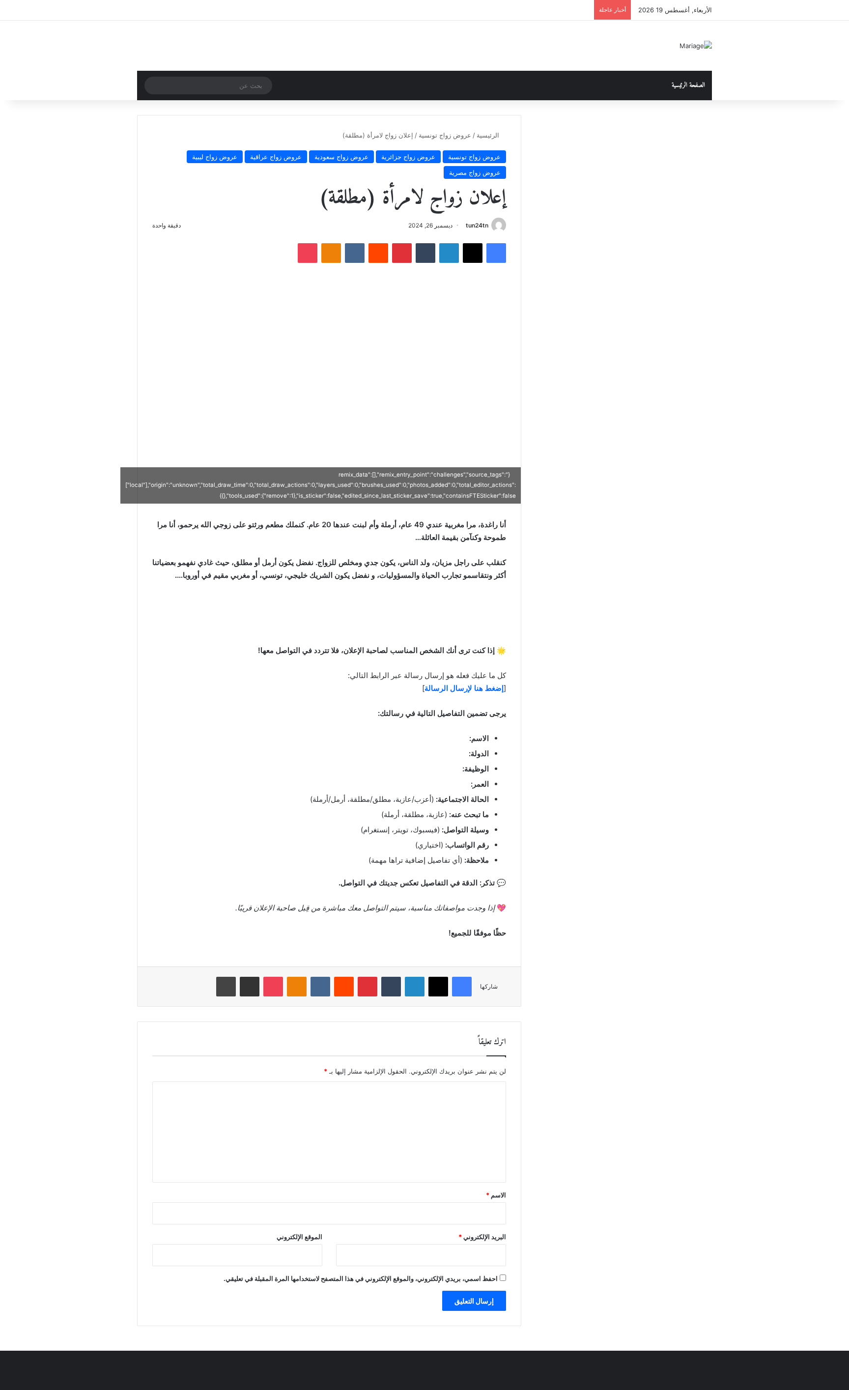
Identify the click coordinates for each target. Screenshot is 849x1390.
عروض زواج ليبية (214, 157)
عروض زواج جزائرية (408, 157)
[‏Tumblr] (425, 253)
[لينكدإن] (449, 253)
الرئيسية (489, 135)
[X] (472, 253)
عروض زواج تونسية (445, 135)
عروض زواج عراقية (276, 157)
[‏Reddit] (378, 253)
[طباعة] (226, 986)
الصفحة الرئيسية (688, 85)
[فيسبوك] (496, 253)
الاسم (496, 1195)
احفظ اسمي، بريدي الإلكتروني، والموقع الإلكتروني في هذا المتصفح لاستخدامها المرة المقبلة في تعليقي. (361, 1278)
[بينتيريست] (402, 253)
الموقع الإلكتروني (299, 1237)
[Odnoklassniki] (331, 253)
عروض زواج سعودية (341, 157)
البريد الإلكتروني (482, 1237)
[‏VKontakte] (355, 253)
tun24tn (477, 225)
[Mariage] (695, 45)
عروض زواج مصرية (475, 172)
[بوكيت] (307, 253)
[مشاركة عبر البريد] (249, 986)
